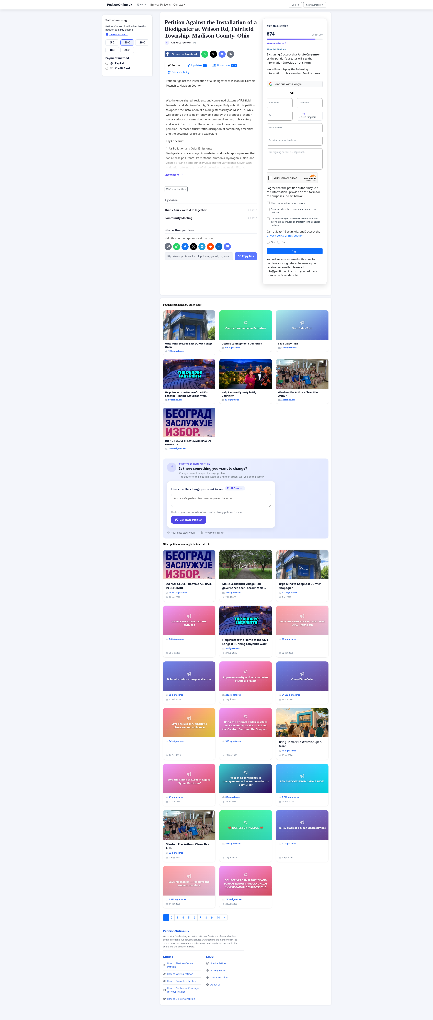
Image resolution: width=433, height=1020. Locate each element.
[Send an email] (222, 54)
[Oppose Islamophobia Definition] (245, 331)
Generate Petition (190, 519)
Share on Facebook (185, 54)
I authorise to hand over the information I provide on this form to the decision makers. (296, 221)
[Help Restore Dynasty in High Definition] (245, 381)
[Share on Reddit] (210, 246)
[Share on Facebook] (185, 246)
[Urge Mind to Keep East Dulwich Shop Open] (189, 332)
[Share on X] (213, 54)
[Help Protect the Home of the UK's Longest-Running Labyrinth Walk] (189, 381)
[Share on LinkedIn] (218, 246)
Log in (295, 4)
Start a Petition (314, 4)
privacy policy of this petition (285, 235)
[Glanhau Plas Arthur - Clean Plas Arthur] (302, 381)
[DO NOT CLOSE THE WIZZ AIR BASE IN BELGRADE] (189, 430)
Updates (198, 65)
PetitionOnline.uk (119, 4)
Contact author (177, 189)
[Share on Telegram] (202, 246)
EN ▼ (143, 4)
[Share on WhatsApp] (204, 54)
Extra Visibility (180, 72)
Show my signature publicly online (288, 202)
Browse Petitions (160, 4)
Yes (273, 242)
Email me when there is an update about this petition (293, 211)
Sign (295, 251)
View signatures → (277, 42)
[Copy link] (230, 54)
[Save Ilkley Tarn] (302, 331)
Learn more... (118, 34)
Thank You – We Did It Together (186, 210)
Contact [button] (178, 4)
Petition (176, 65)
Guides (168, 957)
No (283, 242)
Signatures (226, 65)
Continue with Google (288, 84)
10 (218, 917)
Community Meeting (178, 218)
